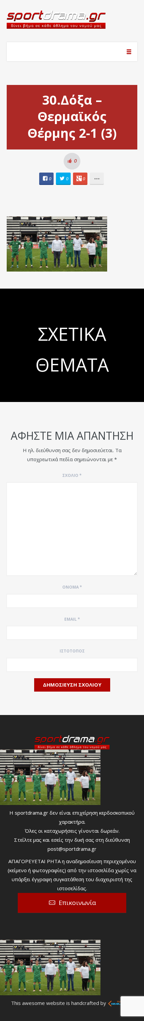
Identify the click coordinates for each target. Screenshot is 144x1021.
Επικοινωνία (77, 902)
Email (72, 619)
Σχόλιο (72, 475)
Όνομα (72, 587)
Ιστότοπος (72, 651)
